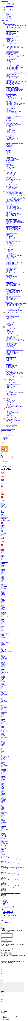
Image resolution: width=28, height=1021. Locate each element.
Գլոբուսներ (8, 164)
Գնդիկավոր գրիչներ (10, 133)
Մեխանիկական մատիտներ (12, 138)
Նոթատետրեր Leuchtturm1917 (12, 56)
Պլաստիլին (8, 168)
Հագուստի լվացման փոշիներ (12, 227)
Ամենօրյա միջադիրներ (11, 268)
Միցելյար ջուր (9, 275)
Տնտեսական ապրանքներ (11, 191)
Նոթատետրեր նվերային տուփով (13, 58)
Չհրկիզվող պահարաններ (11, 187)
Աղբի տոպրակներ (10, 243)
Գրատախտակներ (10, 105)
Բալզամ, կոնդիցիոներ (11, 289)
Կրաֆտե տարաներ (10, 346)
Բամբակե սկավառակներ (11, 264)
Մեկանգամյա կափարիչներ (12, 343)
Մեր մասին (5, 899)
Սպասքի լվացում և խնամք (12, 209)
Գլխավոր (5, 437)
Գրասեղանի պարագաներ (12, 91)
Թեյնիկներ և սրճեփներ (11, 353)
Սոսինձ (7, 385)
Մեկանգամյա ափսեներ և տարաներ (14, 341)
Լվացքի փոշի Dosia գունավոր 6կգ (8, 887)
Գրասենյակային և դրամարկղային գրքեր (15, 55)
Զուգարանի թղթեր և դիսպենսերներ (14, 193)
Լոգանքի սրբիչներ (10, 401)
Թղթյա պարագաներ (10, 24)
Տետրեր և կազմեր (10, 125)
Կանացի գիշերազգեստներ (12, 405)
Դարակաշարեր (9, 181)
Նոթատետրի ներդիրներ (11, 53)
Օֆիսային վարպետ (9, 379)
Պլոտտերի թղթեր (10, 41)
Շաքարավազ (9, 362)
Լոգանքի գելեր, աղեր (11, 250)
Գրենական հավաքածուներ (12, 141)
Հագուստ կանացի (10, 404)
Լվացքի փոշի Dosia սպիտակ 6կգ (8, 880)
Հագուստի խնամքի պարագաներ (13, 231)
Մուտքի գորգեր (9, 244)
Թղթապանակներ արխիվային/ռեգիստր (14, 67)
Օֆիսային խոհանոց (10, 328)
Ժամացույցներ (9, 182)
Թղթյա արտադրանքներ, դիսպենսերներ (15, 192)
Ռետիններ (8, 153)
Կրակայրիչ (8, 389)
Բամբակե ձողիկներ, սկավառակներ (14, 262)
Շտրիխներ (8, 63)
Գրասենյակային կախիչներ (12, 184)
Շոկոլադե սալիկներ (10, 367)
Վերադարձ (5, 902)
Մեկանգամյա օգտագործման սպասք (14, 339)
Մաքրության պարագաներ (12, 202)
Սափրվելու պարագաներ (11, 276)
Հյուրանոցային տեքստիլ (11, 411)
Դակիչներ (8, 101)
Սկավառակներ (9, 319)
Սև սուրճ (8, 360)
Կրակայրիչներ (9, 388)
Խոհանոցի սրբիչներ (10, 400)
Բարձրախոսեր (9, 320)
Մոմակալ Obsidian (10, 426)
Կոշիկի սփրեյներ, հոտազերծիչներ (13, 296)
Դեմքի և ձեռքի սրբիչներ (11, 402)
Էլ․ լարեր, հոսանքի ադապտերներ (14, 382)
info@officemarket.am (10, 915)
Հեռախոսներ (8, 325)
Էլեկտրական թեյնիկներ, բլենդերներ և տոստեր (16, 303)
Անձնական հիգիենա (10, 249)
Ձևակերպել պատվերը (9, 435)
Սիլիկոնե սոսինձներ (10, 386)
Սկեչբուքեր (8, 129)
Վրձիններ (8, 155)
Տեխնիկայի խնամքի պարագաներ (13, 316)
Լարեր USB (8, 323)
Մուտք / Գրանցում (8, 9)
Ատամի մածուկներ (10, 257)
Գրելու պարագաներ (10, 59)
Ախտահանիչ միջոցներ (11, 245)
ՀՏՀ (5, 8)
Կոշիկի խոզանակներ (10, 299)
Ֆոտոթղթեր (8, 29)
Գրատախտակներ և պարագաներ (13, 104)
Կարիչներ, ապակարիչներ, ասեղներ (14, 98)
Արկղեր (7, 393)
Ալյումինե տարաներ (10, 345)
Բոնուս (4, 904)
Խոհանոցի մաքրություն (11, 215)
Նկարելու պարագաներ (11, 154)
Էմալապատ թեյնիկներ (11, 357)
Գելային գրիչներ (9, 134)
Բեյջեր (7, 109)
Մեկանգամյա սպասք (11, 344)
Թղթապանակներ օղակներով (12, 68)
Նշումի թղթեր (9, 32)
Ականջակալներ (9, 318)
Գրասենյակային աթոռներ (12, 173)
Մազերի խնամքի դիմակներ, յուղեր (14, 290)
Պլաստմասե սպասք (10, 351)
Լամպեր (8, 381)
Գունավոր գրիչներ (10, 136)
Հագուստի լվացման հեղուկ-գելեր (13, 226)
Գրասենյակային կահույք (11, 172)
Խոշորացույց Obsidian (10, 118)
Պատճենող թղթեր (10, 35)
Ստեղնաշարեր (9, 313)
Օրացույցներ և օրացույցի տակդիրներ (14, 116)
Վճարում (5, 901)
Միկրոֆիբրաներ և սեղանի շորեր (13, 199)
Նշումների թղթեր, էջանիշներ (12, 31)
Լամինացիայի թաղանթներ (12, 87)
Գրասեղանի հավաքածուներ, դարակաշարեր (16, 81)
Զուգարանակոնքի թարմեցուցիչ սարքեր (15, 222)
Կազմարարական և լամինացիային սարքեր (15, 89)
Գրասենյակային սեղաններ (12, 185)
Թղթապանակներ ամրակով (12, 69)
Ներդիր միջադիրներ (10, 269)
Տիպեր (7, 131)
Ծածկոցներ (8, 407)
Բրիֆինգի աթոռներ (10, 175)
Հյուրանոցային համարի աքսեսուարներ (14, 416)
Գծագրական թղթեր (10, 130)
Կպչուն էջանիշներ (10, 34)
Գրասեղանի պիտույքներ (11, 95)
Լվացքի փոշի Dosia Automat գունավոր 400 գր (11, 868)
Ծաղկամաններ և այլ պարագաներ (14, 179)
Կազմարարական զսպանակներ (13, 88)
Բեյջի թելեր (8, 110)
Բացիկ (7, 421)
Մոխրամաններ (9, 338)
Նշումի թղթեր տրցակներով (12, 33)
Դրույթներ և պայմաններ (8, 907)
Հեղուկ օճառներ (9, 235)
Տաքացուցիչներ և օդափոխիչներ (13, 307)
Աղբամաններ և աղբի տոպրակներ (13, 241)
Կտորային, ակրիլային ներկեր (12, 159)
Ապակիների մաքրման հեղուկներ (13, 207)
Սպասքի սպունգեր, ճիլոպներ (12, 213)
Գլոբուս (7, 166)
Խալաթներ (8, 414)
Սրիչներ (8, 151)
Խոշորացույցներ (9, 117)
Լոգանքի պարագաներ (11, 254)
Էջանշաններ (9, 140)
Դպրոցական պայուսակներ (12, 147)
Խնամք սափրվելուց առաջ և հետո (13, 280)
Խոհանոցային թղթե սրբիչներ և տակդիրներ (15, 197)
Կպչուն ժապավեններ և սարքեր (13, 384)
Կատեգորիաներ (4, 20)
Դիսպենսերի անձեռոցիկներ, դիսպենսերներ (16, 195)
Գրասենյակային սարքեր (11, 102)
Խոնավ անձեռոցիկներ (11, 285)
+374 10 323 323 (8, 912)
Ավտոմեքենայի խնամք (11, 247)
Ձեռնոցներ (8, 212)
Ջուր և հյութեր (9, 358)
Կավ (7, 169)
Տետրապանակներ (10, 148)
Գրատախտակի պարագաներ (12, 106)
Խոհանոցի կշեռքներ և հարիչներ (13, 309)
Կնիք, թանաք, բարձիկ (11, 94)
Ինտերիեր (8, 178)
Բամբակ (8, 265)
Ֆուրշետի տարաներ (10, 347)
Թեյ (6, 361)
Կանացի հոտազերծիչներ (11, 283)
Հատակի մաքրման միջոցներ (12, 200)
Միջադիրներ (9, 270)
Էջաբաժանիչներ (10, 78)
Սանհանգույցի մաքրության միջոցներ (14, 221)
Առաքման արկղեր (10, 395)
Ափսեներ (8, 330)
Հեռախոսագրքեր (9, 54)
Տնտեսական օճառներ (10, 238)
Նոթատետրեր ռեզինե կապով (12, 51)
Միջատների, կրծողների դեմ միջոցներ (14, 392)
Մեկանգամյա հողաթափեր (12, 412)
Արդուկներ (8, 306)
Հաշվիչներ (8, 96)
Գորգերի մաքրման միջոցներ (12, 203)
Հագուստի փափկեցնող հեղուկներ (13, 228)
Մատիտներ (8, 62)
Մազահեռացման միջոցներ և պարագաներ (15, 272)
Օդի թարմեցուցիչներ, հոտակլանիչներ (14, 217)
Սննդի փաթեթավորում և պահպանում (14, 350)
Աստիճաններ (9, 387)
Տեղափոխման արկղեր (11, 394)
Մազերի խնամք (9, 286)
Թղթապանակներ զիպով (11, 70)
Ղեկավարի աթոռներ (10, 177)
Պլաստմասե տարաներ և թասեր (13, 352)
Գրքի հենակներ (9, 139)
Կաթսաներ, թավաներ (11, 336)
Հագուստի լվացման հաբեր (12, 229)
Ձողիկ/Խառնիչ (9, 348)
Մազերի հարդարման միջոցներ (13, 291)
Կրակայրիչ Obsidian (10, 391)
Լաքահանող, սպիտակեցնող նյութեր (14, 230)
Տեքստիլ (7, 398)
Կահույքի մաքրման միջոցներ (12, 201)
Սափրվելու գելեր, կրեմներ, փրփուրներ (14, 279)
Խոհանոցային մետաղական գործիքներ (14, 372)
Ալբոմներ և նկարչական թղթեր (13, 128)
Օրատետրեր (8, 48)
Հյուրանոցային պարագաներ (12, 410)
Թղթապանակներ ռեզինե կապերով (14, 71)
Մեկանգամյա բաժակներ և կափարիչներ (15, 340)
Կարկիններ (8, 150)
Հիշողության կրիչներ (10, 317)
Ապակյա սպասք (9, 331)
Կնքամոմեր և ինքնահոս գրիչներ (13, 65)
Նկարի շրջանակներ (10, 180)
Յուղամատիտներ (10, 160)
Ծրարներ (8, 39)
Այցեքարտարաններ (10, 92)
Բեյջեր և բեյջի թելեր (10, 108)
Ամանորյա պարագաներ (11, 425)
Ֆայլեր (7, 75)
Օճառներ (8, 234)
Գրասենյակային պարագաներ (12, 46)
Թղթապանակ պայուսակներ (12, 76)
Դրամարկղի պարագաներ (12, 113)
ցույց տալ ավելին (7, 466)
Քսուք (7, 273)
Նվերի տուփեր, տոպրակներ (12, 422)
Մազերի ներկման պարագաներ (13, 292)
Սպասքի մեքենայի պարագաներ (13, 214)
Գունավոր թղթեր (9, 38)
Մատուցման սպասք (10, 332)
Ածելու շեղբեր (9, 278)
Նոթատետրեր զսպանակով (12, 52)
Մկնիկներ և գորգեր (10, 315)
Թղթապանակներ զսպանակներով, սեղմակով (16, 73)
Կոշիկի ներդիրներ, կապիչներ (12, 298)
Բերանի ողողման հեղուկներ (12, 258)
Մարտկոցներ (9, 380)
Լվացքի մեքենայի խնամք (11, 233)
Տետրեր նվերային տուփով (11, 126)
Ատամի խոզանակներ (11, 256)
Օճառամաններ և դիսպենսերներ (13, 240)
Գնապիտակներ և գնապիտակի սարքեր (15, 42)
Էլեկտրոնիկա (8, 302)
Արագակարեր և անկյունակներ (13, 77)
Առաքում (6, 7)
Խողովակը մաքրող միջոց (11, 219)
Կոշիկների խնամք (10, 293)
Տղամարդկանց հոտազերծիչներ (13, 284)
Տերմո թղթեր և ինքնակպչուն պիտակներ (15, 43)
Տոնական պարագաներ (10, 419)
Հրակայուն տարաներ (10, 337)
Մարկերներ (8, 61)
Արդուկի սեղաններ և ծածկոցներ (13, 305)
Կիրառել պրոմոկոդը (5, 1019)
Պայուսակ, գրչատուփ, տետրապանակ (14, 143)
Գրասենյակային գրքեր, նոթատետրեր (14, 47)
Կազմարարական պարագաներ (13, 85)
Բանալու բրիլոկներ (10, 115)
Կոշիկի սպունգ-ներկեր (11, 297)
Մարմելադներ (9, 371)
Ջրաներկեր (8, 162)
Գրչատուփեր (9, 145)
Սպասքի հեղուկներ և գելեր (12, 210)
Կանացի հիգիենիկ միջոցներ (12, 266)
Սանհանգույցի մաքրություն (12, 216)
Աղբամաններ (9, 242)
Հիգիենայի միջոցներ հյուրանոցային (14, 415)
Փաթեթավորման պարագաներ (13, 420)
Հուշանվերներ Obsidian (11, 188)
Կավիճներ (8, 152)
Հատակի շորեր (9, 205)
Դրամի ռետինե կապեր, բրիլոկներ (13, 111)
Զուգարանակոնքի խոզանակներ (13, 220)
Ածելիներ (8, 277)
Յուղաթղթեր (8, 375)
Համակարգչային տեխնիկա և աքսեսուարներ (15, 312)
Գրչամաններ (9, 97)
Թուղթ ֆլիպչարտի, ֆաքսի (12, 40)
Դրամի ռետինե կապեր (11, 112)
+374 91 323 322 (8, 3)
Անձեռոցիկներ (9, 194)
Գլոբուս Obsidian (9, 165)
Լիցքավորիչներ (9, 324)
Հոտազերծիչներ (9, 282)
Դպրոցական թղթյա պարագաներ (13, 124)
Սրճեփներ (8, 354)
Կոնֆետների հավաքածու (11, 365)
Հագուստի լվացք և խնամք (12, 224)
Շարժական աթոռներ (10, 174)
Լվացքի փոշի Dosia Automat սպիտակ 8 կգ (10, 893)
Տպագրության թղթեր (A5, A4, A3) (13, 27)
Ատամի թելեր (9, 259)
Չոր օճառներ (9, 236)
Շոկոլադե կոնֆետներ (11, 368)
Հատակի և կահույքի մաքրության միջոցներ (15, 198)
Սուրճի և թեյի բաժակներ (11, 333)
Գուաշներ (8, 161)
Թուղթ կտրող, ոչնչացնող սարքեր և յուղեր (15, 103)
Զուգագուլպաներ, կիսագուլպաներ (14, 406)
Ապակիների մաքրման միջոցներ (13, 206)
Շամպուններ (9, 287)
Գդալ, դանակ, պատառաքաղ (12, 335)
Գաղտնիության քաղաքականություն (11, 906)
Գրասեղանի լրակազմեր (11, 82)
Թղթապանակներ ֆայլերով (12, 74)
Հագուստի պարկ (9, 144)
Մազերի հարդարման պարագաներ (14, 310)
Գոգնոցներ (8, 146)
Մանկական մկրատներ (11, 167)
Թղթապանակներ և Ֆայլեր (12, 66)
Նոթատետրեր (9, 49)
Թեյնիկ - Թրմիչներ (10, 355)
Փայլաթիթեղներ (9, 374)
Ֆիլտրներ (3, 854)
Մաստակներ (9, 369)
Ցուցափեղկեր (9, 186)
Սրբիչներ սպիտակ (10, 413)
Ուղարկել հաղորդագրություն (6, 940)
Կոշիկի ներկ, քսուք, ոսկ (11, 294)
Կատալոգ (5, 438)
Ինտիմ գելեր (9, 271)
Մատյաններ (8, 120)
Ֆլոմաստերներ (9, 157)
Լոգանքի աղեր (9, 253)
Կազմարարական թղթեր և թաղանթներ (15, 90)
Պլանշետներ (9, 80)
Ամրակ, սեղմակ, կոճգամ (11, 99)
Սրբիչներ (8, 399)
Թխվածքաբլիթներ (10, 366)
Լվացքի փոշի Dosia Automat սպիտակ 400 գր (11, 874)
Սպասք (7, 329)
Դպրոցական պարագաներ (11, 123)
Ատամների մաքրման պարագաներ (14, 255)
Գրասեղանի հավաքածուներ (12, 84)
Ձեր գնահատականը (5, 950)
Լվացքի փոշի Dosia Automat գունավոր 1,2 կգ (11, 858)
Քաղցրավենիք (9, 364)
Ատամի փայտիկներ (10, 261)
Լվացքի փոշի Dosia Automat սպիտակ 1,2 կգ (10, 863)
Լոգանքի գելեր (9, 251)
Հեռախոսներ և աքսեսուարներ (12, 322)
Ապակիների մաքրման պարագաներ (14, 208)
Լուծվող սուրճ (9, 359)
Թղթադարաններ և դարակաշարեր (14, 83)
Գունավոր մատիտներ (11, 158)
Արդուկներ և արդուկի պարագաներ (14, 304)
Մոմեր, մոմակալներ (10, 423)
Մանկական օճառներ (10, 237)
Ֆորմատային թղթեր (10, 28)
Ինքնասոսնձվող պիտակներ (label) (13, 36)
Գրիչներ (8, 60)
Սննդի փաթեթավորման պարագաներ (14, 376)
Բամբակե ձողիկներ (10, 263)
